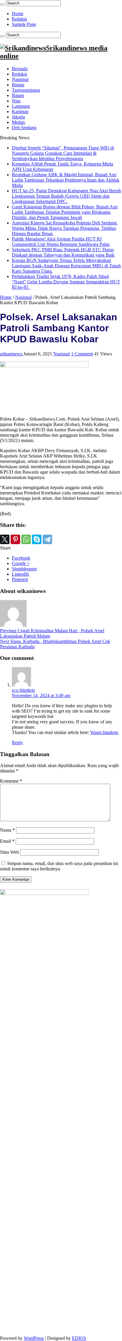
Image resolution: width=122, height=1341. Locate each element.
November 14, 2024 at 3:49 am (41, 695)
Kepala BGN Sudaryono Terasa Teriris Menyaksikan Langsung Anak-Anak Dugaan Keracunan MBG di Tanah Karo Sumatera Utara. (66, 266)
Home (17, 13)
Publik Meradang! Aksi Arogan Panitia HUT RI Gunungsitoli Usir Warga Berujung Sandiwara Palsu (61, 241)
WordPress (34, 1338)
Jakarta (18, 116)
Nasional (20, 79)
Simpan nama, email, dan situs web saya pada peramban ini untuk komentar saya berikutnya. (59, 866)
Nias (16, 100)
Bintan (18, 84)
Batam (18, 95)
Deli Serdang (24, 127)
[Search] (2, 4)
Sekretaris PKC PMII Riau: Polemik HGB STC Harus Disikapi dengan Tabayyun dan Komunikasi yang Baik (63, 252)
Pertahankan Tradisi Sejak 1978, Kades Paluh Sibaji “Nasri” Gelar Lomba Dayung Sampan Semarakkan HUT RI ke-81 (66, 282)
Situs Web (9, 852)
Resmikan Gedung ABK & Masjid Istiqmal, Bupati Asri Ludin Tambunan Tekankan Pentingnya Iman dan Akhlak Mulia (65, 180)
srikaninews (11, 353)
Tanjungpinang (26, 90)
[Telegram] (47, 539)
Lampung (21, 106)
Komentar (11, 780)
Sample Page (24, 24)
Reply (17, 742)
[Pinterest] (15, 539)
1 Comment (82, 353)
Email (7, 841)
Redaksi (19, 18)
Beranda (20, 68)
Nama (7, 830)
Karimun (20, 111)
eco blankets (23, 690)
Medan (18, 122)
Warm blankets (104, 732)
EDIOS (79, 1338)
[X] (4, 539)
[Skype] (36, 539)
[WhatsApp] (26, 539)
